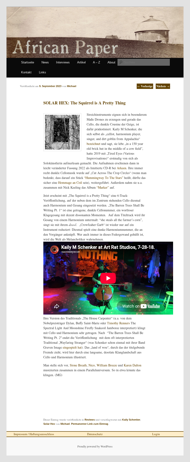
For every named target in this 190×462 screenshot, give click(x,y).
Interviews (63, 62)
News (45, 62)
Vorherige (144, 86)
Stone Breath (78, 365)
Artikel (81, 62)
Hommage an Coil (70, 182)
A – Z (96, 62)
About (111, 62)
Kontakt (26, 72)
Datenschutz (95, 434)
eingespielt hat (72, 347)
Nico (92, 365)
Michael (65, 423)
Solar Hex (49, 423)
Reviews (90, 419)
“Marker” (102, 187)
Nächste (162, 86)
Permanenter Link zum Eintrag (89, 423)
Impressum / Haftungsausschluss (34, 434)
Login (156, 434)
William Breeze (107, 365)
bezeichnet (93, 143)
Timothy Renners (119, 323)
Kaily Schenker (131, 419)
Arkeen (121, 168)
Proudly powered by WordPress (95, 446)
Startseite (27, 62)
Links (42, 72)
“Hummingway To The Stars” (104, 177)
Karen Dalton (132, 365)
